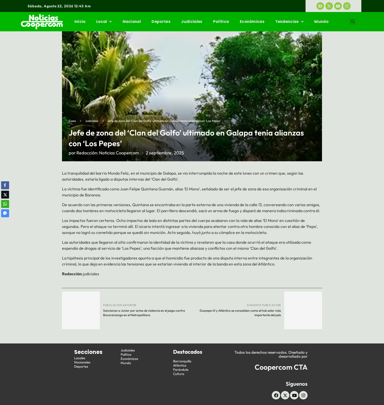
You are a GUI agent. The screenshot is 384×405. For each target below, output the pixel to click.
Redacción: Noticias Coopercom (107, 153)
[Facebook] (320, 6)
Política (221, 21)
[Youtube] (338, 6)
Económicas (252, 21)
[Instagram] (347, 6)
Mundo (321, 21)
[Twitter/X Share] (5, 195)
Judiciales (191, 21)
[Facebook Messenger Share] (5, 213)
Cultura (178, 374)
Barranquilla (182, 361)
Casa (72, 121)
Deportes (161, 21)
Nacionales (82, 362)
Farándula (180, 369)
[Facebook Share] (5, 185)
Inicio (80, 21)
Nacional (132, 21)
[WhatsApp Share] (5, 204)
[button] (352, 21)
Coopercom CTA (281, 367)
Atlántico (179, 365)
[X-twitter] (329, 6)
